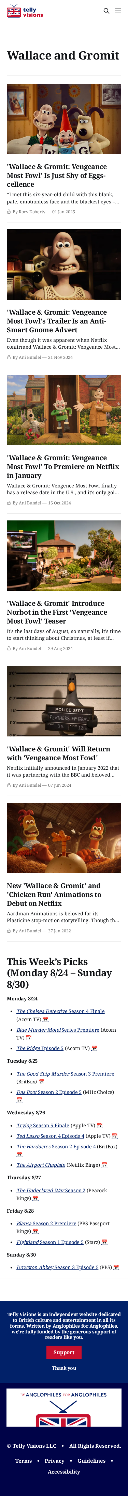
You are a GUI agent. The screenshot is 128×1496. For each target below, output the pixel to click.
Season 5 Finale (42, 1125)
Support (64, 1352)
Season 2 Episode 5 (49, 1091)
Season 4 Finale (60, 1011)
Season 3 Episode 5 (57, 1267)
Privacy (55, 1460)
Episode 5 (39, 1048)
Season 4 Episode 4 (50, 1135)
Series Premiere (57, 1029)
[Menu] (118, 10)
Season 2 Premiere (46, 1223)
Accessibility (64, 1471)
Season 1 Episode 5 (50, 1242)
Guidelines (91, 1460)
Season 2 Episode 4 (56, 1146)
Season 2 (50, 1190)
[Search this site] (106, 10)
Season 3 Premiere (65, 1073)
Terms (23, 1460)
